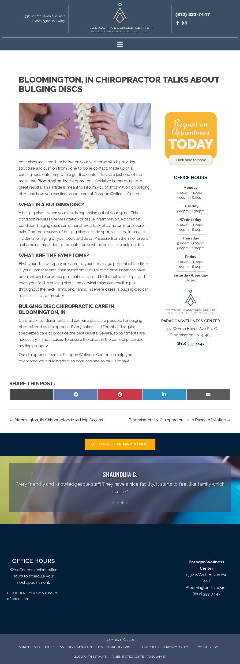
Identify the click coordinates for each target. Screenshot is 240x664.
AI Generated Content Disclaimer (139, 656)
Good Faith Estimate (90, 656)
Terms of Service (207, 647)
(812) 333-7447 (192, 14)
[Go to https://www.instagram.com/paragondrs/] (184, 23)
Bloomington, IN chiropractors (65, 180)
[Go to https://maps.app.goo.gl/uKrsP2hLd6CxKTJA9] (34, 20)
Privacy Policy (176, 647)
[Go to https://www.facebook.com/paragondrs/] (177, 23)
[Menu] (120, 44)
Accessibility (44, 647)
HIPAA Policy (149, 647)
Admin (24, 647)
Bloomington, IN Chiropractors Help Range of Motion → (180, 419)
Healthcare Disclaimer (116, 647)
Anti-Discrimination (76, 647)
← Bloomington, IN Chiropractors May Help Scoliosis (57, 419)
